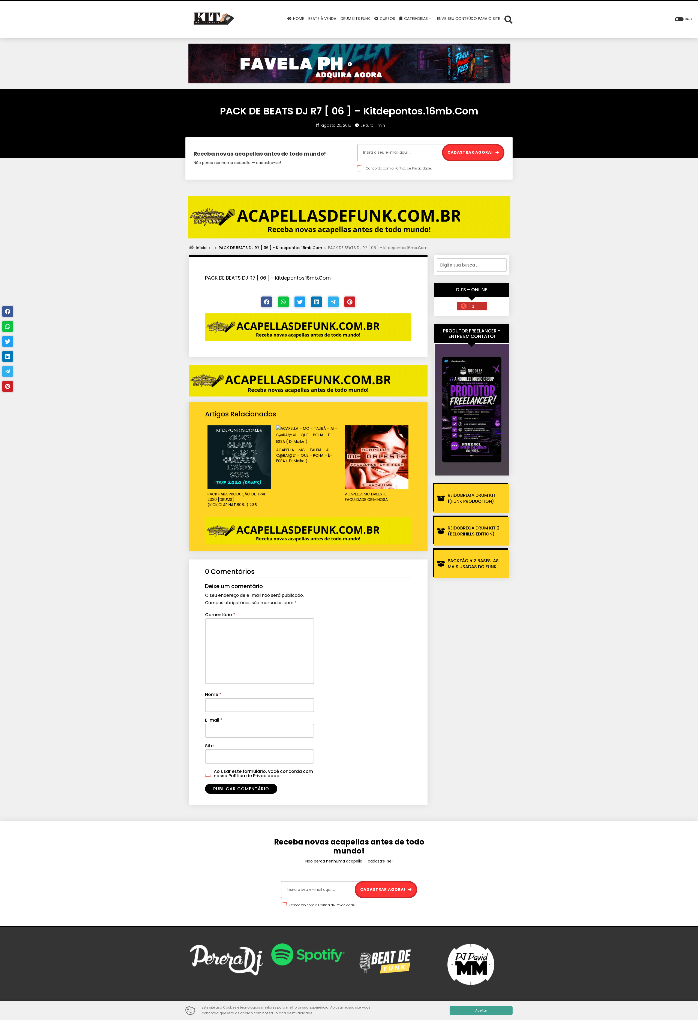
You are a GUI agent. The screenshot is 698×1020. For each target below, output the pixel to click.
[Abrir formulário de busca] (508, 19)
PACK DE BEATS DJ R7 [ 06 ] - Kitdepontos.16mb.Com (270, 247)
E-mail (213, 720)
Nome (213, 694)
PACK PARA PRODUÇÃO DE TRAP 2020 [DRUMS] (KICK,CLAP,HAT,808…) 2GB (236, 499)
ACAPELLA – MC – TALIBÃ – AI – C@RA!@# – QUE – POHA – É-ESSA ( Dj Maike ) (304, 455)
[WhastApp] (283, 301)
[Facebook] (266, 301)
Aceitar (481, 1010)
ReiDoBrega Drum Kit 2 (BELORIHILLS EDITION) (474, 531)
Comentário (220, 615)
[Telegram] (333, 301)
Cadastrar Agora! (470, 152)
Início (201, 247)
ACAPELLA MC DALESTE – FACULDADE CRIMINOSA (367, 497)
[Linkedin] (316, 301)
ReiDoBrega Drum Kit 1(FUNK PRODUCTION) (472, 498)
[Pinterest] (349, 301)
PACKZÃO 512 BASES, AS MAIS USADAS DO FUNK (473, 564)
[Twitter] (299, 301)
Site (209, 746)
